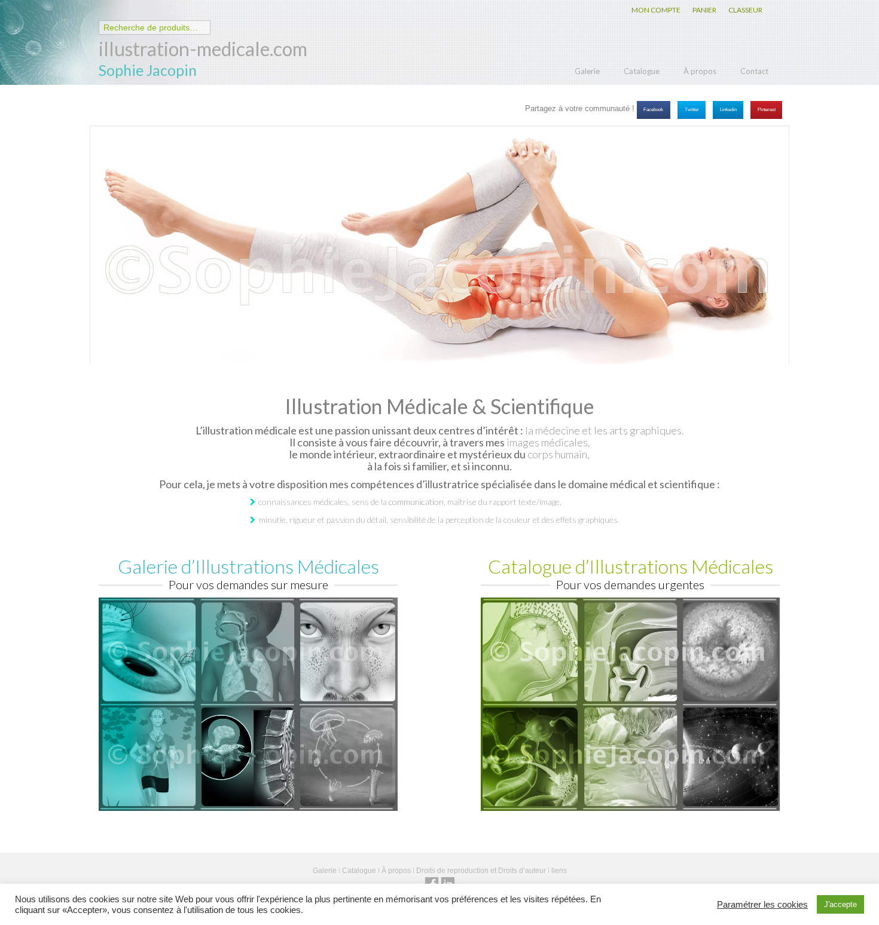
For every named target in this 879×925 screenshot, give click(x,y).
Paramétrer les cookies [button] (762, 904)
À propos (699, 71)
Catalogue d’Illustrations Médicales (630, 566)
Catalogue (642, 71)
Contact (754, 71)
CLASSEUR (745, 9)
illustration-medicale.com (203, 48)
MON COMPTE (655, 9)
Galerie (587, 71)
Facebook (653, 109)
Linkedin (728, 109)
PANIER (704, 9)
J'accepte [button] (840, 904)
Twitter (692, 109)
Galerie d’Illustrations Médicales (248, 566)
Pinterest (767, 109)
